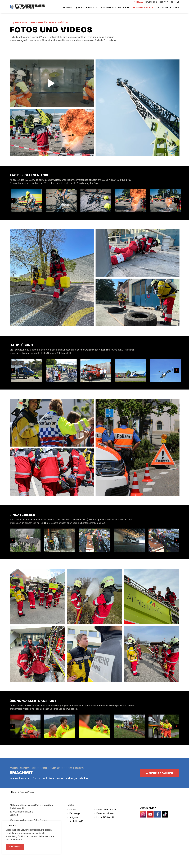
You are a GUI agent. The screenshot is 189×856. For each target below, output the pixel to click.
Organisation (168, 7)
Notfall (72, 809)
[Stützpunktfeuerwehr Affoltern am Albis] (27, 6)
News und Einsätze (106, 809)
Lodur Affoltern (103, 817)
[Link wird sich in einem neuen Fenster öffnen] (143, 814)
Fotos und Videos (105, 813)
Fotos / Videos (145, 7)
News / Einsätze (87, 7)
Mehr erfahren (161, 773)
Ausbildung (75, 821)
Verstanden (15, 847)
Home (69, 7)
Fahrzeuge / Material (116, 7)
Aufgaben (74, 817)
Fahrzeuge (74, 813)
